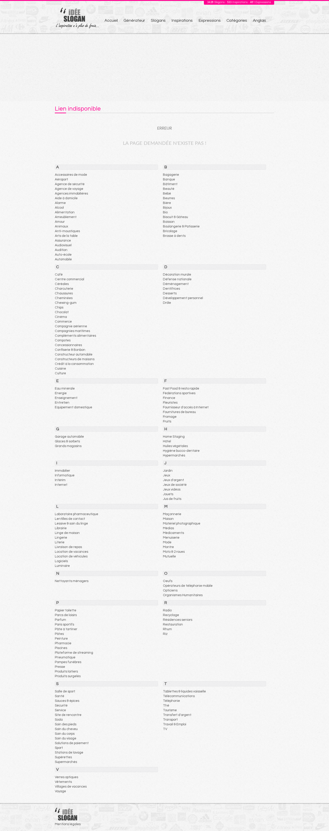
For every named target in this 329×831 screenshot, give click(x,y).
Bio (165, 212)
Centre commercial (69, 279)
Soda (59, 719)
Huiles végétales (175, 446)
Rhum (167, 629)
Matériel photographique (181, 523)
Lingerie (61, 537)
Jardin (168, 470)
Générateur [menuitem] (134, 20)
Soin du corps (65, 733)
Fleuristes (170, 402)
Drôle (167, 302)
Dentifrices (171, 288)
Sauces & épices (67, 700)
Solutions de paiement (72, 743)
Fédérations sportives (179, 393)
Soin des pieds (65, 724)
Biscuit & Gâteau (175, 217)
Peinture (61, 638)
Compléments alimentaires (75, 335)
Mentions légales (68, 824)
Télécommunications (179, 696)
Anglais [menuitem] (259, 20)
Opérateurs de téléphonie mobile (188, 585)
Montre (168, 547)
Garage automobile (69, 436)
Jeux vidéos (171, 489)
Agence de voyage (69, 189)
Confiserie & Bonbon (70, 349)
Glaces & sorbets (67, 441)
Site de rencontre (68, 715)
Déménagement (176, 284)
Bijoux (167, 207)
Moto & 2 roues (174, 551)
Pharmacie (63, 643)
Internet (61, 484)
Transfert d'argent (177, 715)
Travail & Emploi (174, 724)
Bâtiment (170, 184)
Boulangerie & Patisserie (181, 226)
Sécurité (61, 705)
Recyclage (171, 615)
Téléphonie (171, 700)
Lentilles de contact (70, 518)
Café (59, 274)
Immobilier (62, 470)
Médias (168, 528)
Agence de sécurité (70, 184)
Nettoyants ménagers (71, 581)
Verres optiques (66, 777)
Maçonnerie (172, 514)
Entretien (62, 402)
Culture (60, 373)
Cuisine (60, 368)
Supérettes (63, 757)
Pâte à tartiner (66, 629)
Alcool (59, 207)
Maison (168, 518)
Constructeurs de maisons (74, 359)
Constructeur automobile (73, 354)
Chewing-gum (66, 302)
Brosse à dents (174, 236)
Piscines (61, 648)
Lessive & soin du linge (71, 523)
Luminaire (62, 566)
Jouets (168, 494)
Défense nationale (177, 279)
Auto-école (63, 254)
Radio (167, 610)
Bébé (167, 193)
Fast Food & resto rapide (181, 388)
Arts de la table (66, 236)
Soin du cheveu (66, 729)
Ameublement (66, 217)
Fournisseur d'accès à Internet (186, 407)
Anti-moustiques (67, 231)
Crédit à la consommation (74, 364)
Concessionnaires (68, 345)
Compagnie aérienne (71, 326)
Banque (169, 179)
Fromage (170, 416)
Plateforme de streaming (74, 652)
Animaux (61, 226)
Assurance (63, 240)
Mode (167, 542)
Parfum (60, 619)
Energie (61, 393)
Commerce (63, 321)
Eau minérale (65, 388)
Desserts (170, 293)
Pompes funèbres (68, 662)
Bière (167, 203)
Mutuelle (169, 556)
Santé (59, 696)
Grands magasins (68, 446)
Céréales (62, 284)
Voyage (60, 791)
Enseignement (66, 398)
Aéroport (61, 179)
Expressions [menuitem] (210, 20)
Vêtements (63, 782)
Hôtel (167, 441)
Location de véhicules (71, 556)
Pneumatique (65, 657)
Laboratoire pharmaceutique (76, 514)
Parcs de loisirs (66, 615)
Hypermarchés (174, 455)
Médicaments (173, 533)
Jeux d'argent (173, 480)
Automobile (63, 259)
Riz (165, 634)
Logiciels (61, 561)
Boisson (169, 221)
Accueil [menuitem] (111, 20)
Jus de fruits (172, 499)
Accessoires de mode (71, 174)
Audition (61, 250)
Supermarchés (66, 762)
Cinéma (61, 317)
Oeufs (167, 581)
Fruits (167, 421)
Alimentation (65, 212)
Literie (59, 542)
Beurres (169, 198)
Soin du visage (65, 738)
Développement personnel (183, 298)
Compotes (62, 340)
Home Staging (174, 436)
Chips (59, 307)
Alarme (60, 203)
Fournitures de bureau (179, 412)
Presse (60, 666)
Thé (166, 705)
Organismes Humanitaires (183, 595)
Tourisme (170, 710)
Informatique (65, 475)
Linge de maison (67, 533)
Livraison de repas (68, 547)
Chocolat (62, 312)
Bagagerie (171, 174)
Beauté (168, 189)
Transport (170, 719)
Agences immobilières (71, 193)
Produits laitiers (66, 671)
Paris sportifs (64, 624)
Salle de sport (65, 691)
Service (60, 710)
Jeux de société (175, 484)
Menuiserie (171, 537)
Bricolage (170, 231)
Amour (60, 221)
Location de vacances (71, 551)
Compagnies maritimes (72, 331)
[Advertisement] (164, 67)
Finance (169, 398)
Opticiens (170, 590)
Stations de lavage (69, 752)
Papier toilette (65, 610)
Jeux (166, 475)
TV (165, 729)
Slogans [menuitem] (158, 20)
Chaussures (64, 293)
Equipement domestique (73, 407)
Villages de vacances (71, 786)
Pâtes (59, 634)
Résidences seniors (177, 619)
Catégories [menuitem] (236, 20)
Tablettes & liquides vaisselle (184, 691)
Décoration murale (177, 274)
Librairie (61, 528)
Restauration (173, 624)
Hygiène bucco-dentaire (181, 450)
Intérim (60, 480)
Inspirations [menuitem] (182, 20)
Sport (59, 748)
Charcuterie (64, 288)
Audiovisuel (63, 245)
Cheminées (64, 298)
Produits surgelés (68, 676)
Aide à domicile (66, 198)
